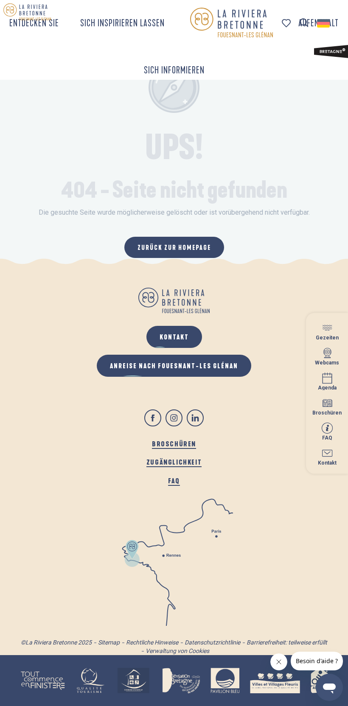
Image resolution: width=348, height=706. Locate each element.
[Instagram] (174, 417)
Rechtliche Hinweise (152, 642)
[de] (324, 23)
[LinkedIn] (195, 417)
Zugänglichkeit (174, 461)
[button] (304, 23)
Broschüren (174, 443)
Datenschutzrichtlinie (212, 642)
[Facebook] (152, 417)
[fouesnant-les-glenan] (231, 22)
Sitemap (109, 642)
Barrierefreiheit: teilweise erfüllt (287, 642)
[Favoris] (287, 23)
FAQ (174, 480)
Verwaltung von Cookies (177, 650)
